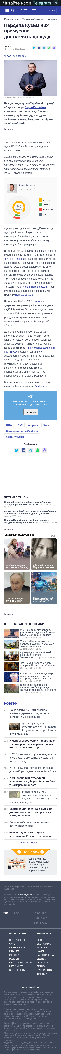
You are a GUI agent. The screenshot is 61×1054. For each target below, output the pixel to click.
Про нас (40, 913)
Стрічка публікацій (32, 19)
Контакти (40, 918)
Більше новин (29, 842)
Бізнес (41, 940)
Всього (45, 214)
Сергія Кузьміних (35, 107)
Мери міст (16, 966)
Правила (40, 922)
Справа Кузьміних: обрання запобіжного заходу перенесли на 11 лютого (29, 504)
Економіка (44, 943)
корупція (33, 425)
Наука (40, 951)
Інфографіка (30, 852)
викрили (38, 301)
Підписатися (30, 412)
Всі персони (17, 970)
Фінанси (42, 973)
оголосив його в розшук (33, 286)
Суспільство (45, 970)
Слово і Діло (11, 19)
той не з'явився (13, 258)
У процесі (47, 200)
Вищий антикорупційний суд (22, 431)
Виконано (46, 205)
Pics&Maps (40, 386)
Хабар (46, 425)
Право (41, 966)
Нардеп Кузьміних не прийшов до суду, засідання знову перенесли (30, 521)
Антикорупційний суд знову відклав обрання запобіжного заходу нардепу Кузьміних (30, 513)
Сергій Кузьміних (27, 185)
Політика (51, 19)
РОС (54, 11)
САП (20, 425)
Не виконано (48, 209)
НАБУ (9, 425)
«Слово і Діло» (25, 894)
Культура (42, 947)
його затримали (24, 294)
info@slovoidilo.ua (30, 987)
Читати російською (15, 56)
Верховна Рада (19, 947)
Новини (11, 703)
